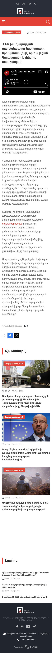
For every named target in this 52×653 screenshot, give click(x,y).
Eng (23, 4)
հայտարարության (12, 223)
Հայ (17, 4)
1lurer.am (29, 620)
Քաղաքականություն (11, 32)
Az (35, 4)
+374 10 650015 (28, 639)
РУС (29, 4)
